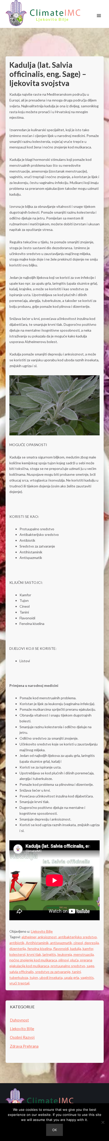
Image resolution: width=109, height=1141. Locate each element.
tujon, (35, 977)
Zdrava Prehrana (24, 1046)
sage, (91, 966)
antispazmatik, (62, 943)
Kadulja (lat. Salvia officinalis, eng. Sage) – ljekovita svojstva (47, 74)
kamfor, (88, 948)
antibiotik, (17, 943)
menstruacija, (84, 954)
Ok (54, 1130)
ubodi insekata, (52, 977)
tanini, (77, 971)
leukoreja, (66, 954)
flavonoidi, (61, 948)
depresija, (92, 943)
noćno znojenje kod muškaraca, (34, 960)
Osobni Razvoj (22, 1037)
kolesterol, (18, 954)
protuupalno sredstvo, (69, 966)
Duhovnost (19, 1020)
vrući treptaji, (19, 983)
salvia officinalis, (22, 971)
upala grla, (72, 977)
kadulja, (76, 948)
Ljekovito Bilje (42, 931)
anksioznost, (48, 937)
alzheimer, (30, 937)
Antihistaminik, (38, 943)
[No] (102, 1122)
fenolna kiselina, (40, 948)
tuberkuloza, (19, 977)
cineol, (79, 943)
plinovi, (64, 960)
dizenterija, (18, 948)
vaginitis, (88, 977)
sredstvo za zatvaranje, (53, 971)
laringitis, (50, 954)
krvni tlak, (35, 954)
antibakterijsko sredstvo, (78, 937)
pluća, (75, 960)
